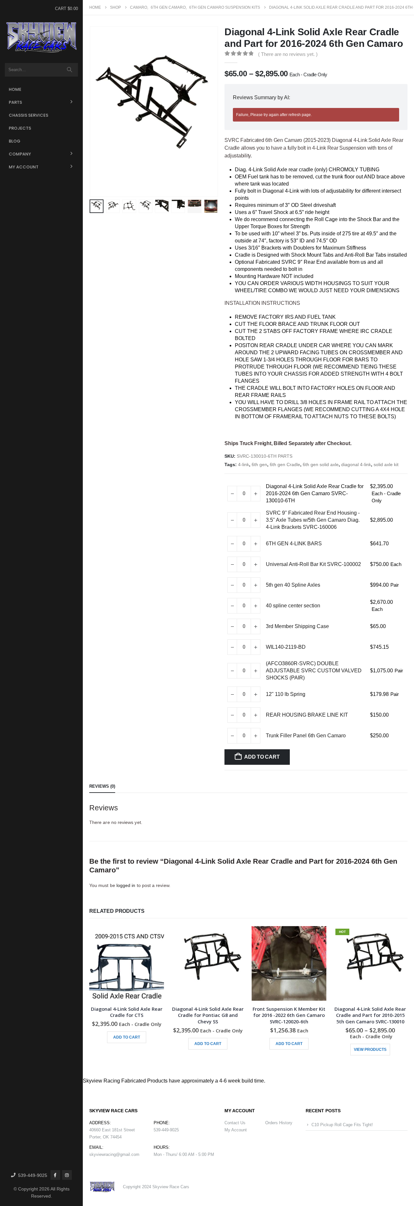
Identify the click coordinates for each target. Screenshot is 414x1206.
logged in (126, 885)
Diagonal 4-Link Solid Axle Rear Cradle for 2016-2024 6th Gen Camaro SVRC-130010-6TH (315, 493)
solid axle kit (386, 464)
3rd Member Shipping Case (297, 626)
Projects (20, 128)
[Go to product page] (126, 963)
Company (20, 154)
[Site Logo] (41, 37)
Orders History (278, 1122)
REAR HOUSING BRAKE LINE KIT (307, 715)
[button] (91, 111)
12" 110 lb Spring (285, 694)
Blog (14, 141)
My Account (23, 167)
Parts (15, 102)
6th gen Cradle (285, 464)
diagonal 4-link (356, 464)
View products (370, 1049)
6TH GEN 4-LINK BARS (294, 543)
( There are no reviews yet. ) (288, 54)
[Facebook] (55, 1175)
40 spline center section (293, 605)
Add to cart (261, 757)
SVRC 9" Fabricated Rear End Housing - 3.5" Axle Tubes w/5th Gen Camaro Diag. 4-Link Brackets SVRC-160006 (313, 520)
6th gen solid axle (321, 464)
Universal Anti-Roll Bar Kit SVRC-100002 (313, 564)
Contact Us (234, 1122)
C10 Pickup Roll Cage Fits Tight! (342, 1124)
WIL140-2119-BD (286, 647)
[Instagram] (67, 1175)
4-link (243, 464)
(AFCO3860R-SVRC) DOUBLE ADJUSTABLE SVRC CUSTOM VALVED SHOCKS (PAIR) (314, 670)
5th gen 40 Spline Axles (293, 585)
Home (15, 89)
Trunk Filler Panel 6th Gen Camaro (306, 735)
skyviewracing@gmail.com (114, 1154)
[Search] (70, 69)
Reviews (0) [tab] (102, 786)
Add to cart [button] (126, 1037)
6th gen (259, 464)
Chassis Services (28, 115)
